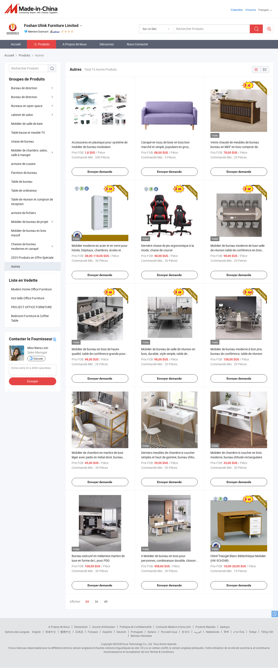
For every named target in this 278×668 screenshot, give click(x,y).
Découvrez (107, 44)
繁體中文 (65, 631)
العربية (197, 631)
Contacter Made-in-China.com (173, 627)
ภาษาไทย (238, 631)
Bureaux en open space (26, 106)
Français (93, 631)
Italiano (151, 631)
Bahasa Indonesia (141, 635)
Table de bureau (21, 181)
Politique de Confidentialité (135, 627)
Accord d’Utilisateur (103, 627)
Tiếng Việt (267, 631)
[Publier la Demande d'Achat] (269, 29)
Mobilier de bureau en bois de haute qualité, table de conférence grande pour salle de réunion (99, 353)
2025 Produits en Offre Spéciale (32, 257)
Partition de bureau (24, 173)
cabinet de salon (22, 115)
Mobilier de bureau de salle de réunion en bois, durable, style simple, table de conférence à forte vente (168, 353)
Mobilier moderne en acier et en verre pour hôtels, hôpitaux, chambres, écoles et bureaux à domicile (99, 250)
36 (96, 601)
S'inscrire (250, 10)
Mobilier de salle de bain (27, 124)
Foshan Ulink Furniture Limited (51, 25)
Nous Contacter (137, 44)
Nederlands (212, 631)
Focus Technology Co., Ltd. (136, 644)
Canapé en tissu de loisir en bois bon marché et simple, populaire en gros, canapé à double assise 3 (165, 146)
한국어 (186, 631)
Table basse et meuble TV (28, 132)
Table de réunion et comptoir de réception (32, 201)
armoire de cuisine (23, 164)
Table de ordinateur (24, 190)
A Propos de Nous (75, 44)
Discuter (38, 358)
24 (87, 601)
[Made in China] (32, 8)
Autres (15, 266)
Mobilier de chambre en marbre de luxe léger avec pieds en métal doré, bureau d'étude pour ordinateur (97, 457)
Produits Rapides (205, 627)
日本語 (79, 631)
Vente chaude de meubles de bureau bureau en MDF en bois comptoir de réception (234, 146)
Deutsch (121, 631)
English (36, 631)
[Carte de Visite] (54, 339)
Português (137, 631)
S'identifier (237, 10)
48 (106, 601)
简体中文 (50, 631)
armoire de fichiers (23, 213)
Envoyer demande (100, 171)
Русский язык (169, 631)
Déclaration (81, 627)
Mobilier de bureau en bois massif (28, 233)
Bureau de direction (24, 88)
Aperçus (225, 627)
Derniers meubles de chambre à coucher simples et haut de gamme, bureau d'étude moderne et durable (169, 457)
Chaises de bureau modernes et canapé (24, 246)
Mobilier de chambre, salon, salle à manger (29, 152)
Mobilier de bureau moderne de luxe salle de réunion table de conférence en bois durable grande (237, 250)
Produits (44, 44)
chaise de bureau (22, 141)
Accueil (15, 44)
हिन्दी (226, 631)
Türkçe (252, 631)
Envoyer (32, 381)
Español (107, 631)
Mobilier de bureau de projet (29, 222)
